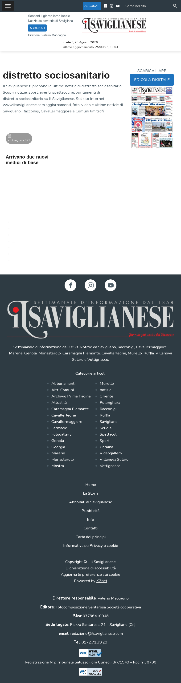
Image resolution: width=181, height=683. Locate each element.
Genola (57, 440)
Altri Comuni (62, 390)
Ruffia (105, 415)
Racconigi (108, 409)
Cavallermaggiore (66, 421)
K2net (101, 581)
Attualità (59, 402)
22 (14, 254)
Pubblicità (90, 510)
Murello (107, 383)
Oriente (106, 396)
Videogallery (111, 453)
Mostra (57, 466)
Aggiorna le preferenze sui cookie (90, 574)
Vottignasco (110, 466)
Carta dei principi (91, 537)
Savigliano (109, 421)
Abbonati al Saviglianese (90, 502)
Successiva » (23, 260)
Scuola (105, 428)
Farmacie (59, 428)
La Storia (90, 493)
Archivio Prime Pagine (71, 396)
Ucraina (106, 447)
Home (90, 484)
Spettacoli (108, 434)
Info (90, 519)
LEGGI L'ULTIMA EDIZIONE (144, 159)
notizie (105, 390)
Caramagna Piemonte (70, 409)
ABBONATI (91, 6)
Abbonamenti (63, 383)
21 (14, 247)
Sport (105, 440)
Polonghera (110, 402)
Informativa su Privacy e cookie (90, 545)
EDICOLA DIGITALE (152, 79)
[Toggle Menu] (8, 6)
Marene (58, 453)
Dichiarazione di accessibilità (91, 568)
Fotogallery (61, 434)
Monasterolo (62, 459)
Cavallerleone (63, 415)
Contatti (91, 528)
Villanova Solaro (114, 459)
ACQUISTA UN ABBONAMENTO (144, 171)
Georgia (58, 447)
